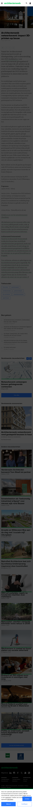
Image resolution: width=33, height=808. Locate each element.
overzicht (8, 797)
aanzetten (10, 799)
